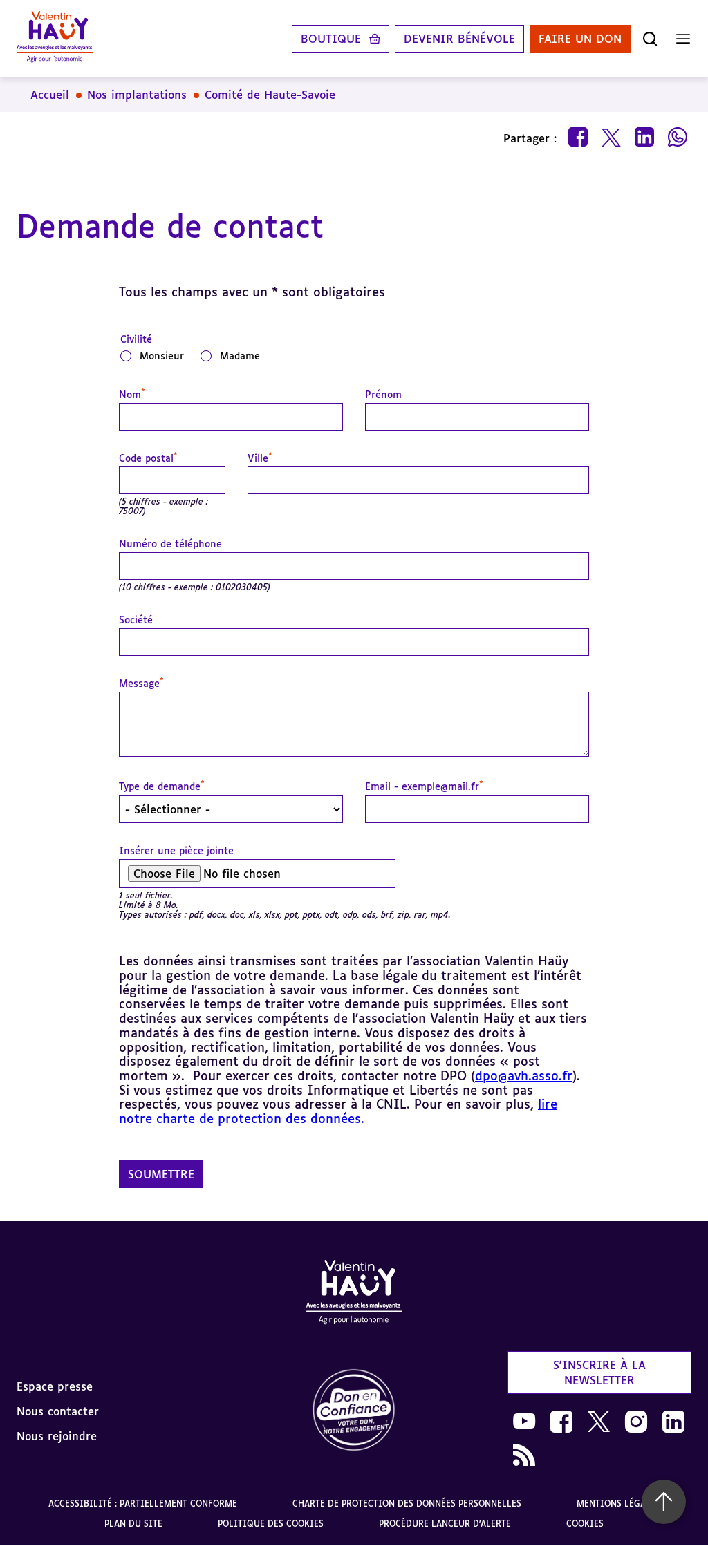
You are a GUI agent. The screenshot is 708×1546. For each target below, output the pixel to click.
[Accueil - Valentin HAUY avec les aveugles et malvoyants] (55, 38)
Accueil (49, 94)
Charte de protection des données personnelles (406, 1503)
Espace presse (55, 1386)
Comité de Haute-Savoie (270, 94)
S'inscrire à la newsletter (599, 1372)
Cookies (585, 1523)
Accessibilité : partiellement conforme (142, 1503)
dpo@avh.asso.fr (523, 1075)
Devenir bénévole (459, 39)
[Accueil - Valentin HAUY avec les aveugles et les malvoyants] (354, 1294)
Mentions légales (618, 1503)
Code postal (148, 458)
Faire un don (580, 39)
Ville (260, 458)
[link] (354, 1411)
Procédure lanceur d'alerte (445, 1523)
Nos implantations (137, 94)
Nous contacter (58, 1411)
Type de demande (162, 786)
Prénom (383, 394)
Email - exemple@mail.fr (424, 786)
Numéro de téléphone (170, 543)
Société (136, 619)
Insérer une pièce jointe (176, 850)
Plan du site (133, 1523)
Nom (132, 394)
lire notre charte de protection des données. (338, 1111)
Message (141, 683)
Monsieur (162, 355)
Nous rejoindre (57, 1436)
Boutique (331, 39)
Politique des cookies (271, 1523)
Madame (240, 355)
